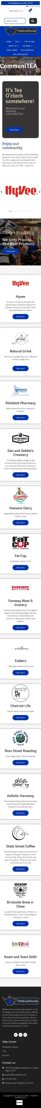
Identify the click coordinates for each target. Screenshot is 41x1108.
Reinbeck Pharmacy (20, 403)
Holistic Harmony (20, 796)
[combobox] (15, 21)
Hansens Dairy (20, 508)
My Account (13, 11)
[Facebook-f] (16, 1035)
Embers (20, 661)
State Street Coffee (20, 846)
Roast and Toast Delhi (20, 957)
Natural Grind (20, 351)
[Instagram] (25, 1035)
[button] (1, 191)
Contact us (8, 1062)
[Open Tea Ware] (31, 46)
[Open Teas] (20, 41)
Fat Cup (20, 556)
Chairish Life (21, 706)
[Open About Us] (18, 46)
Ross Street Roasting (20, 751)
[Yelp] (20, 1035)
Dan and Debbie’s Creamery (21, 453)
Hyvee (20, 296)
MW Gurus (21, 1097)
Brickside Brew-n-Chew (20, 904)
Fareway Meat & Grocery (20, 603)
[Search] (33, 21)
